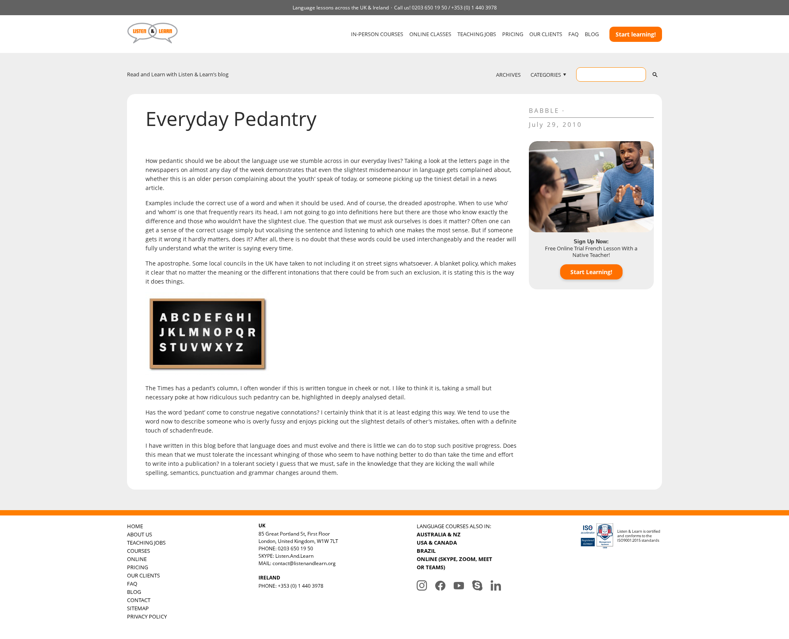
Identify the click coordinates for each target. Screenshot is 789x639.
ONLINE (137, 559)
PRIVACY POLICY (147, 616)
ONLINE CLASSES (430, 34)
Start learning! (636, 34)
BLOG (592, 34)
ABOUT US (139, 534)
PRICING (512, 34)
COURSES (138, 550)
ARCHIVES (508, 74)
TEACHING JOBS (476, 34)
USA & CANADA (437, 542)
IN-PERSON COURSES (377, 34)
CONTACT (138, 600)
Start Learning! (591, 272)
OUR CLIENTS (545, 34)
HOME (135, 526)
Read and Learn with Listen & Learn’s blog (177, 74)
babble (544, 110)
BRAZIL (426, 550)
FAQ (573, 34)
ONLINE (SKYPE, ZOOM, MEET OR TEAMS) (454, 563)
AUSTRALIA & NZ (439, 534)
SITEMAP (138, 608)
